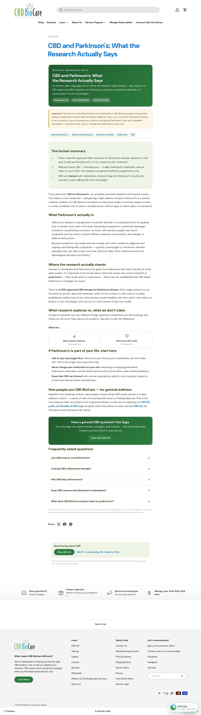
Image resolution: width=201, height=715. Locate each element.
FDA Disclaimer (123, 656)
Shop (41, 22)
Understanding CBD (94, 552)
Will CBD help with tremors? (67, 479)
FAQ (132, 135)
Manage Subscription (121, 22)
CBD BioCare (25, 705)
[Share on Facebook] (65, 524)
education (53, 36)
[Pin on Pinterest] (71, 524)
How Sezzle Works (125, 678)
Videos (74, 656)
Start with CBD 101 (100, 438)
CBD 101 (80, 552)
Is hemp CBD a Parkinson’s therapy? (71, 468)
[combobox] (108, 10)
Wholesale (76, 673)
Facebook (152, 656)
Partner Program (94, 22)
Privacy (119, 673)
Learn (62, 22)
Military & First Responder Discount (89, 678)
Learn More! (23, 679)
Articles (75, 662)
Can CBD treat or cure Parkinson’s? (70, 457)
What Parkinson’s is (59, 135)
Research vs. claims (105, 135)
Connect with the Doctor (149, 22)
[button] (185, 10)
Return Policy (122, 667)
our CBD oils (136, 406)
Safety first (122, 135)
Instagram (153, 662)
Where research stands (82, 135)
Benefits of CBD (69, 406)
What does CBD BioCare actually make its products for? (82, 501)
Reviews (51, 22)
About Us (77, 22)
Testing (75, 651)
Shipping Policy (123, 662)
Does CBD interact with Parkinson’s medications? (78, 490)
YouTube (152, 667)
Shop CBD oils (64, 552)
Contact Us (121, 645)
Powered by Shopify (39, 705)
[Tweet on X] (59, 524)
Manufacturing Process (127, 651)
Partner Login (122, 684)
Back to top (100, 624)
